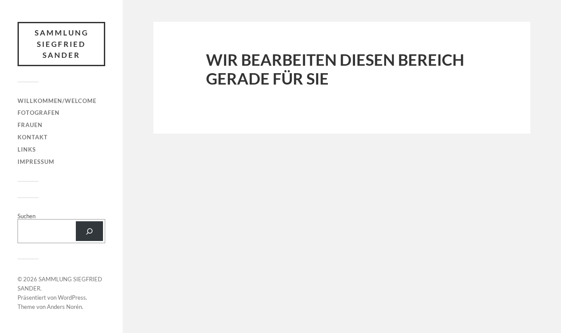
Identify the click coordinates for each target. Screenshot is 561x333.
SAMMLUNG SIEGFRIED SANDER (62, 44)
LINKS (27, 149)
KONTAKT (33, 137)
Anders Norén (64, 306)
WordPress (72, 297)
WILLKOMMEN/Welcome (57, 100)
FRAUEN (30, 124)
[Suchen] (89, 231)
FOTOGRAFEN (39, 112)
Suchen (27, 216)
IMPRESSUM (36, 161)
